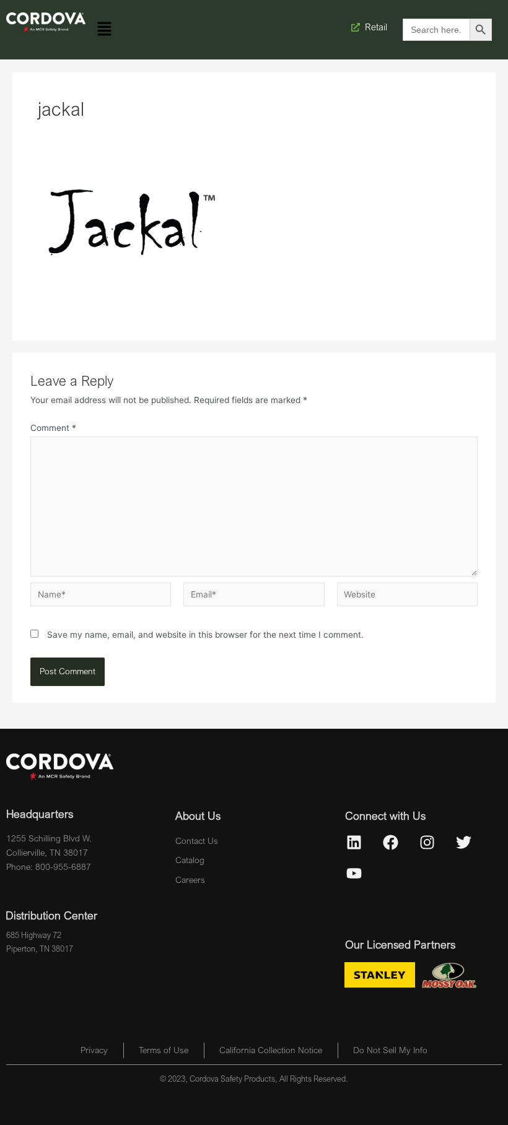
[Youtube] (354, 873)
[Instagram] (427, 842)
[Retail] (356, 27)
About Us (198, 815)
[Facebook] (390, 842)
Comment (53, 428)
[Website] (407, 597)
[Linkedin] (354, 842)
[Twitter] (464, 842)
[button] (104, 29)
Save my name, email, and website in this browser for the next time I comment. (205, 635)
